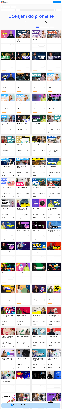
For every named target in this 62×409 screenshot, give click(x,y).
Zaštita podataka (36, 208)
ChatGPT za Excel (36, 230)
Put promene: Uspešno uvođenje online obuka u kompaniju (37, 145)
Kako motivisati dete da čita (53, 187)
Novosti (43, 1)
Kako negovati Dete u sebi (38, 336)
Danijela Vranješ (51, 87)
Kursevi (37, 1)
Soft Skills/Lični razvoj (41, 45)
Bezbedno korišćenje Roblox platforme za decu (7, 124)
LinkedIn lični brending (6, 166)
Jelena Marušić (20, 299)
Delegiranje (19, 293)
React (34, 380)
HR (12, 193)
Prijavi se (49, 1)
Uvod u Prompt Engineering (7, 251)
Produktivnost (27, 193)
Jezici (12, 150)
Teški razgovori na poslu (53, 60)
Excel (28, 150)
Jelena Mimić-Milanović (6, 193)
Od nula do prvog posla (52, 144)
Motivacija (43, 150)
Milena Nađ (35, 87)
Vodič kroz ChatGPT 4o (21, 358)
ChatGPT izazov (20, 251)
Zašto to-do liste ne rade (22, 187)
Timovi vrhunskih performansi (38, 187)
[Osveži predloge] (1, 7)
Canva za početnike (21, 380)
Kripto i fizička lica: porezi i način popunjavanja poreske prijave (22, 61)
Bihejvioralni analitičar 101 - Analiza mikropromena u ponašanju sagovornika (38, 61)
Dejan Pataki (4, 172)
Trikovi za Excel (20, 144)
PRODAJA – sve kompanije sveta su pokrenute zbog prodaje (38, 359)
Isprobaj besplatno (57, 1)
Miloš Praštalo (5, 66)
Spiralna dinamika (5, 272)
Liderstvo (43, 172)
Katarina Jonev (5, 129)
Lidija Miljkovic (20, 407)
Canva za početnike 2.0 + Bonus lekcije (37, 103)
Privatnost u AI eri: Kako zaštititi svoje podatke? (22, 316)
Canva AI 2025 (20, 272)
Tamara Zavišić (20, 87)
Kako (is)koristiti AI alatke (53, 272)
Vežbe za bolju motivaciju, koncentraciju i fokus (38, 252)
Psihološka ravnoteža (26, 214)
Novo (37, 27)
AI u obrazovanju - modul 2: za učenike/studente (8, 103)
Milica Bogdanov (51, 407)
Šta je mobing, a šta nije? (37, 315)
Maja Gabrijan (51, 66)
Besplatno (52, 27)
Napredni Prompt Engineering (23, 230)
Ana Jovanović (36, 150)
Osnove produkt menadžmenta (5, 294)
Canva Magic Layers (6, 39)
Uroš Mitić (50, 321)
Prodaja (43, 364)
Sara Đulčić (20, 193)
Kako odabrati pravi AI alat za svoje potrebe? (7, 316)
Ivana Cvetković (36, 321)
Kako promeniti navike (52, 336)
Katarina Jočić (20, 150)
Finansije (27, 129)
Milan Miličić (35, 364)
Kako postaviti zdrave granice (23, 336)
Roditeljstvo (11, 129)
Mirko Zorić (35, 66)
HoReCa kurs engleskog (53, 123)
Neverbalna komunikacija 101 (53, 380)
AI (28, 87)
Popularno (41, 27)
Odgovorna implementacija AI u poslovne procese (54, 103)
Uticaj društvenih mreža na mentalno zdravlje (53, 316)
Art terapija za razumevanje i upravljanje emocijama (7, 337)
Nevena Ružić (36, 214)
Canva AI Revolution (52, 166)
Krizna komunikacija (5, 208)
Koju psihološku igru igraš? (53, 251)
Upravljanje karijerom (37, 39)
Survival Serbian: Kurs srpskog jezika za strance (8, 145)
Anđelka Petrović (20, 172)
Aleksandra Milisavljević (6, 150)
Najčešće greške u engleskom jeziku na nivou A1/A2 (38, 82)
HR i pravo (43, 214)
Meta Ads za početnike (6, 81)
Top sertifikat (46, 27)
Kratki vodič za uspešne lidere (39, 166)
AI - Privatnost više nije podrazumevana (21, 82)
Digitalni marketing (11, 87)
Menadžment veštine (41, 193)
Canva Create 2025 (5, 230)
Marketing (43, 108)
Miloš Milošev (5, 87)
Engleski (43, 87)
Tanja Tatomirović (5, 214)
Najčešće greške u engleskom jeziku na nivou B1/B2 (22, 40)
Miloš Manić (35, 172)
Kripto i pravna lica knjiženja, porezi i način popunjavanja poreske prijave (7, 61)
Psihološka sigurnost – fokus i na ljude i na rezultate (38, 294)
